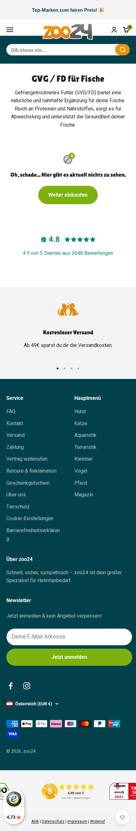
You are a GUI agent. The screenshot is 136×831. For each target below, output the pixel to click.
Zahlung (15, 447)
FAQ (10, 411)
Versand (15, 435)
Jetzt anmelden (69, 657)
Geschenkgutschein (28, 483)
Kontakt (14, 423)
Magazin (83, 495)
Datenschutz (53, 821)
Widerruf (97, 821)
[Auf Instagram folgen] (26, 686)
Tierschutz (18, 507)
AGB (35, 821)
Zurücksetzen (95, 50)
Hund (80, 411)
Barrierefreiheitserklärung (33, 534)
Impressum (77, 821)
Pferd (80, 483)
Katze (80, 423)
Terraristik (85, 447)
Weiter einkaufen (68, 195)
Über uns (16, 495)
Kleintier (83, 459)
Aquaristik (85, 435)
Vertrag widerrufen (26, 459)
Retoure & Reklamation (31, 471)
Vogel (80, 471)
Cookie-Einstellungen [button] (29, 518)
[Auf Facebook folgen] (10, 686)
